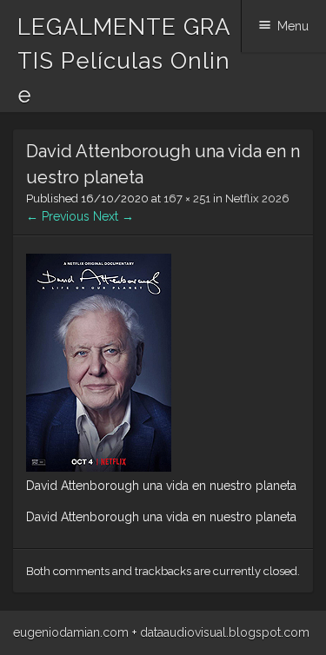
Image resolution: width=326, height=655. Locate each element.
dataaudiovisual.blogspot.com (224, 632)
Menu (293, 26)
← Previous (58, 216)
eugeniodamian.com (71, 632)
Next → (113, 216)
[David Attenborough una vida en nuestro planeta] (98, 467)
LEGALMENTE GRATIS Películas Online (124, 61)
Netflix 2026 (257, 198)
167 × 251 (186, 198)
